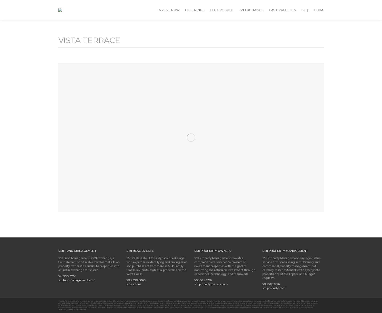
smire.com (133, 284)
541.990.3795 (67, 276)
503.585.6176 (203, 280)
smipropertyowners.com (211, 284)
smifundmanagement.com (76, 280)
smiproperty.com (274, 288)
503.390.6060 (136, 280)
